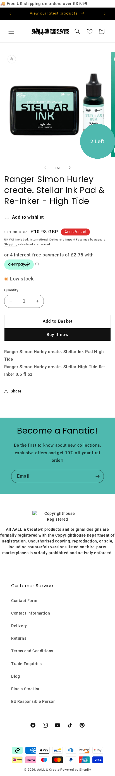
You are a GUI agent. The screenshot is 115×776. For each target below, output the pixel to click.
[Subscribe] (97, 476)
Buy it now (58, 334)
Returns (18, 638)
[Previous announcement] (10, 14)
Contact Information (30, 613)
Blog (15, 676)
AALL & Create (48, 770)
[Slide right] (70, 167)
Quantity (11, 290)
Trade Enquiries (26, 663)
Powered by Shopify (75, 770)
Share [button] (16, 391)
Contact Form (24, 600)
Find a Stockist (25, 689)
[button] (11, 31)
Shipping (11, 244)
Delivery (19, 625)
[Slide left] (45, 167)
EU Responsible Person (33, 701)
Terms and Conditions (32, 651)
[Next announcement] (105, 14)
